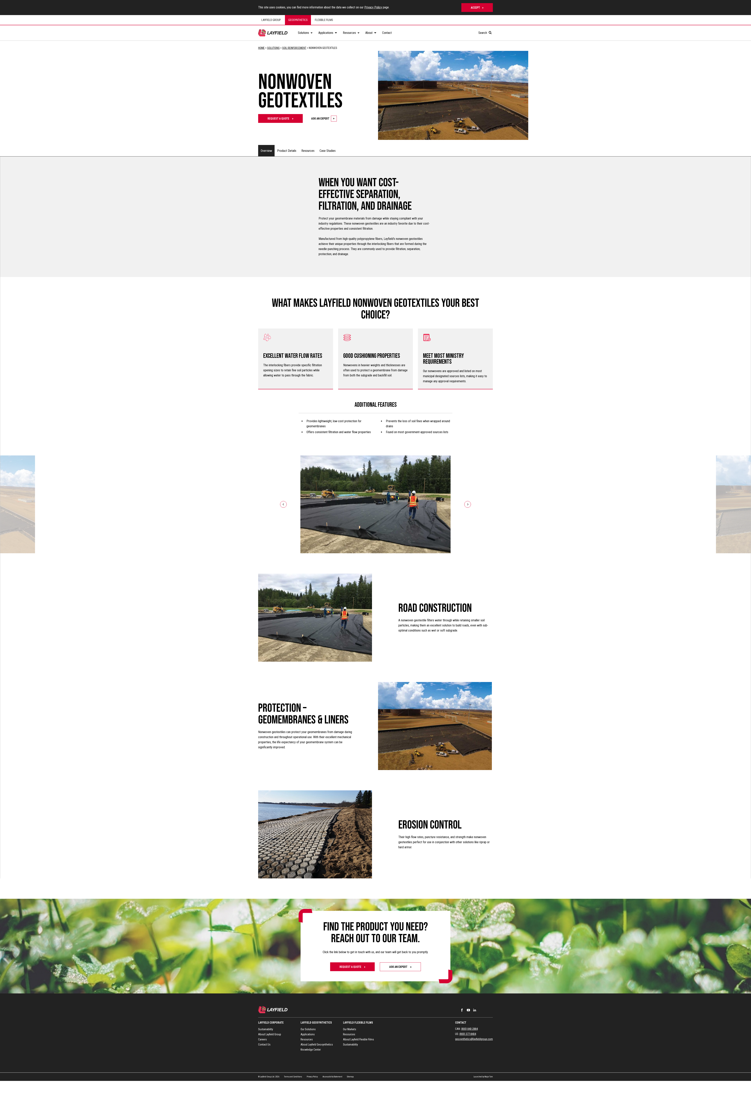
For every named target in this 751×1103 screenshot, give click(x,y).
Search (483, 33)
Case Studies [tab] (328, 151)
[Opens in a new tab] (462, 1010)
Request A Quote (279, 118)
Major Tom (488, 1077)
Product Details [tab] (286, 151)
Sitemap (350, 1077)
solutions (273, 47)
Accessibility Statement (332, 1077)
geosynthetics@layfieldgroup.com (474, 1039)
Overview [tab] (266, 151)
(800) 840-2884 (469, 1028)
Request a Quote (351, 966)
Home (261, 47)
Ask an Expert (398, 966)
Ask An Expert (320, 118)
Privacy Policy (373, 7)
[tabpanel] (375, 517)
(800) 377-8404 (467, 1034)
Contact (460, 1022)
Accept (475, 7)
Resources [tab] (307, 151)
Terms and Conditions (293, 1077)
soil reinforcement (294, 47)
